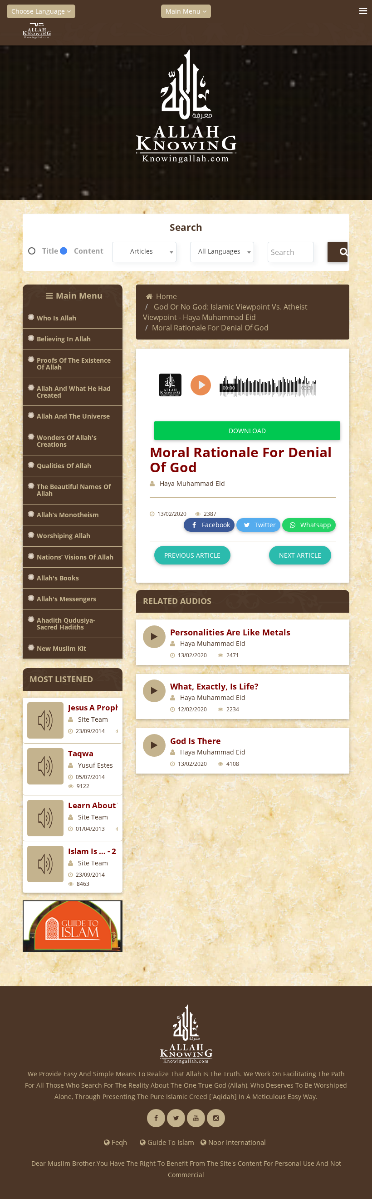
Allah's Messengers (66, 598)
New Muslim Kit (61, 648)
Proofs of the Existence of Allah (74, 364)
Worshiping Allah (63, 535)
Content (88, 251)
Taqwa (80, 753)
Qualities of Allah (64, 465)
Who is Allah (56, 318)
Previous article (192, 555)
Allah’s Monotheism (68, 514)
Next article (300, 555)
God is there (195, 741)
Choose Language (39, 11)
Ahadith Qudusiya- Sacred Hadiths (66, 624)
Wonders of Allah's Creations (67, 441)
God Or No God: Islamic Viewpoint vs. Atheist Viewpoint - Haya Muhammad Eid (225, 312)
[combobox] (144, 252)
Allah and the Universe (73, 416)
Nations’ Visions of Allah (75, 557)
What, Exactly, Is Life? (214, 686)
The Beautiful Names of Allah (74, 490)
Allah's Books (58, 578)
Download (247, 430)
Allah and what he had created (74, 392)
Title (50, 251)
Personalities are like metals (230, 632)
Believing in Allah (64, 338)
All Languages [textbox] (219, 251)
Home (166, 296)
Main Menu (184, 11)
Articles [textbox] (141, 251)
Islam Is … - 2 (92, 851)
